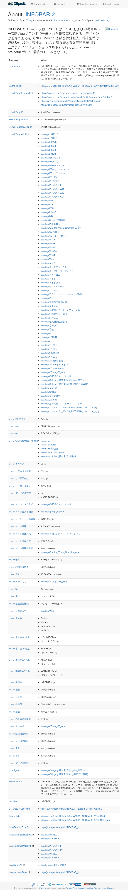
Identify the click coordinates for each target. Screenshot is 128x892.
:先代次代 (50, 448)
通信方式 (16, 726)
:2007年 (49, 145)
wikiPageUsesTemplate (23, 440)
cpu (14, 425)
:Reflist (49, 444)
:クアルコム (50, 274)
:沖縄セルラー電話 (54, 313)
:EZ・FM (49, 177)
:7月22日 (49, 348)
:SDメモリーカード (54, 235)
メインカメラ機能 (21, 511)
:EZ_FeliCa (50, 157)
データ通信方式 (20, 492)
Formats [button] (61, 3)
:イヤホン (49, 387)
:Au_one (49, 399)
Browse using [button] (40, 3)
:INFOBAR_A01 (52, 188)
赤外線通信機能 (20, 718)
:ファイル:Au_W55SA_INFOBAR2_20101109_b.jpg (70, 411)
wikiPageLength (18, 119)
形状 (14, 596)
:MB (47, 216)
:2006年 (49, 141)
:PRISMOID (50, 223)
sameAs (16, 864)
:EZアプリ (50, 161)
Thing (29, 20)
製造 (14, 711)
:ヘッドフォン (51, 282)
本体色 (15, 618)
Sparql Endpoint (112, 3)
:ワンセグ (49, 290)
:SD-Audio (50, 231)
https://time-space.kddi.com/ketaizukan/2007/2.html (66, 104)
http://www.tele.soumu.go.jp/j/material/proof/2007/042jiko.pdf (71, 100)
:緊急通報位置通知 (54, 321)
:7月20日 (49, 344)
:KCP (47, 204)
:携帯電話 (49, 305)
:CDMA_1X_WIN (53, 372)
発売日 (15, 704)
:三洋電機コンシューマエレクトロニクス (65, 403)
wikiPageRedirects (22, 834)
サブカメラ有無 (20, 470)
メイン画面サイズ (21, 526)
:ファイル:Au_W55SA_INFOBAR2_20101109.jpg (69, 407)
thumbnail (15, 85)
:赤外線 (48, 325)
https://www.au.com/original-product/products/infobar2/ (68, 93)
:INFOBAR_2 (51, 184)
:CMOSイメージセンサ (56, 376)
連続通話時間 (19, 740)
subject (14, 770)
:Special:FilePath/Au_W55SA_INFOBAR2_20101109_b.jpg (75, 819)
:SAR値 (48, 391)
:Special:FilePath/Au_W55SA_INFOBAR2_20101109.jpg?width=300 (80, 85)
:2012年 (49, 153)
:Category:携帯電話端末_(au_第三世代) (64, 380)
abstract (14, 65)
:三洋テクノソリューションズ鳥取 (61, 294)
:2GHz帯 (49, 337)
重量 (14, 748)
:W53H (48, 243)
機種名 (15, 682)
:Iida (47, 200)
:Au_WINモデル (53, 452)
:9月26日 (49, 356)
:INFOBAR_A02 (52, 192)
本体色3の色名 (19, 659)
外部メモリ (17, 581)
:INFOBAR (50, 181)
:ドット (48, 278)
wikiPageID (16, 112)
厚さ (14, 574)
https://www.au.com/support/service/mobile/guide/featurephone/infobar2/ (76, 97)
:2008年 (49, 149)
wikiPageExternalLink (21, 93)
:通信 (47, 329)
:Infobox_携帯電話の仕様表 (58, 456)
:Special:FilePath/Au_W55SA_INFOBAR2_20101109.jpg (74, 816)
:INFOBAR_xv (51, 849)
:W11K (48, 239)
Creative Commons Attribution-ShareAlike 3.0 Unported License (90, 888)
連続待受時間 (19, 733)
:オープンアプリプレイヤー (58, 270)
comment (15, 781)
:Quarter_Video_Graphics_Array (61, 227)
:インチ (48, 262)
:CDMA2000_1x (52, 368)
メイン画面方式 (20, 533)
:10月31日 (50, 134)
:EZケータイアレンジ (55, 165)
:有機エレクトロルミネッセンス (60, 309)
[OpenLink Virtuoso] (38, 884)
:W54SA (49, 251)
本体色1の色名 (19, 637)
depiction (15, 816)
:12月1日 (49, 138)
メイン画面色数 (20, 540)
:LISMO (48, 212)
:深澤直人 (49, 317)
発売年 (15, 696)
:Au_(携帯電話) (52, 360)
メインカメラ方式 (21, 504)
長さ (14, 755)
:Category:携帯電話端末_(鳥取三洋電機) (64, 383)
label (13, 801)
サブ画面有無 (19, 478)
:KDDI (47, 208)
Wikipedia (42, 888)
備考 (14, 559)
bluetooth (17, 418)
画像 (14, 689)
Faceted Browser (88, 3)
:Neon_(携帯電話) (53, 220)
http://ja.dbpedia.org (64, 20)
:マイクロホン (51, 395)
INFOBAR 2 (40, 14)
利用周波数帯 (19, 566)
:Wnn (47, 259)
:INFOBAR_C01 (52, 196)
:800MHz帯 (50, 352)
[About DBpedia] (17, 4)
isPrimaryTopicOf (19, 827)
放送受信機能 (19, 603)
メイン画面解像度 (21, 548)
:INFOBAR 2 (53, 864)
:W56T (48, 255)
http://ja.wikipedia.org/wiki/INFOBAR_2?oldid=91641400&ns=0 (71, 808)
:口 (46, 298)
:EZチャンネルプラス (55, 169)
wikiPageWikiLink (19, 134)
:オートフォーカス (54, 266)
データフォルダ (20, 485)
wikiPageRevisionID (20, 126)
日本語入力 (17, 610)
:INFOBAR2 (50, 838)
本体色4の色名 (19, 670)
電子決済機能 (19, 762)
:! (46, 440)
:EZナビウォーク (53, 173)
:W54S (48, 247)
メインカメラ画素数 (22, 518)
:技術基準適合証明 (54, 302)
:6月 (47, 341)
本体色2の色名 (19, 648)
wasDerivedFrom (19, 808)
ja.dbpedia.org (102, 20)
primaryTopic (19, 872)
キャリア (16, 463)
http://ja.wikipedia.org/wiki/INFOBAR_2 (60, 827)
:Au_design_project (54, 364)
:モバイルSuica (52, 286)
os (13, 433)
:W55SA (49, 834)
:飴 (46, 333)
